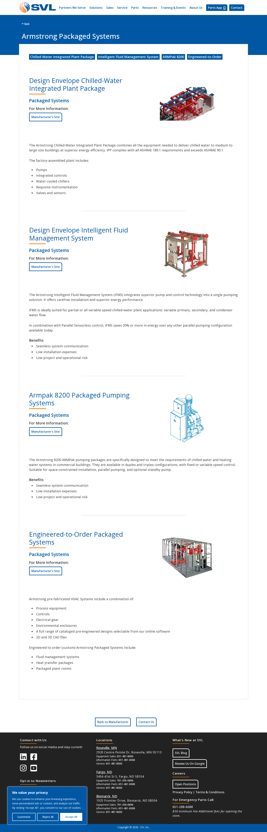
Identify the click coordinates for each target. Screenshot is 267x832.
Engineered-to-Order (204, 57)
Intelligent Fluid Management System (128, 57)
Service (122, 8)
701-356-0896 (125, 780)
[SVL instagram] (25, 769)
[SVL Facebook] (35, 758)
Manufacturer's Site (45, 117)
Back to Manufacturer (112, 722)
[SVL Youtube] (35, 769)
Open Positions (185, 784)
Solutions (96, 8)
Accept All (71, 817)
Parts (135, 8)
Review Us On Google (190, 764)
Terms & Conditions (209, 792)
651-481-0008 (127, 760)
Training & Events (173, 8)
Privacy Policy (182, 792)
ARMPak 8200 (173, 57)
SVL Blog (181, 753)
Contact (236, 8)
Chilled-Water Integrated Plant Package (62, 57)
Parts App (215, 8)
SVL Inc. (144, 827)
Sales (110, 8)
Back (27, 23)
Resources (149, 8)
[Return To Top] (243, 825)
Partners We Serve (72, 8)
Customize (23, 817)
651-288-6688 (183, 807)
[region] (47, 806)
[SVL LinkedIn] (25, 758)
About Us (196, 8)
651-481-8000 (125, 756)
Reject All (47, 817)
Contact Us (146, 722)
